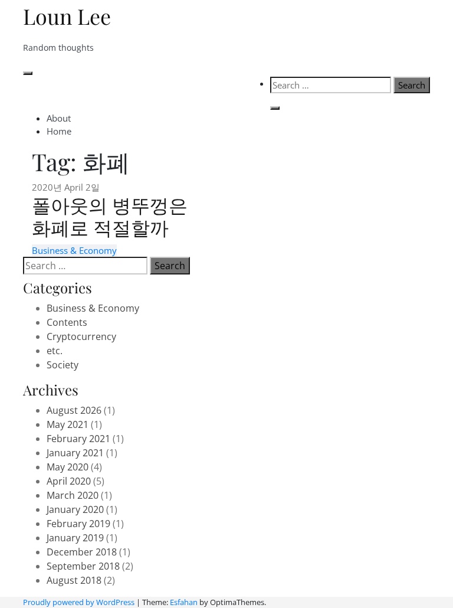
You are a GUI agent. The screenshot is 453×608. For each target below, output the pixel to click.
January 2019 (75, 537)
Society (62, 364)
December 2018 (82, 551)
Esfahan (184, 602)
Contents (67, 322)
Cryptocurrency (81, 336)
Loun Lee (67, 16)
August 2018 (74, 580)
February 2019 (78, 523)
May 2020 (67, 466)
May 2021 (67, 424)
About (59, 118)
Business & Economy (74, 250)
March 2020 (73, 495)
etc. (55, 350)
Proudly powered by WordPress (78, 602)
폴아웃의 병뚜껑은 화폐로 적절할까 (110, 216)
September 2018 (83, 566)
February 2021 (78, 438)
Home (59, 131)
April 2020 (69, 481)
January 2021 (75, 452)
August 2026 (74, 410)
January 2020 (75, 509)
